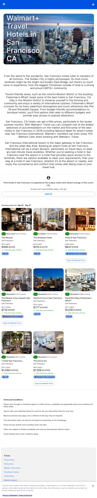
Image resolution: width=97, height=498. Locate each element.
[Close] (93, 486)
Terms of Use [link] (8, 464)
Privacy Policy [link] (9, 460)
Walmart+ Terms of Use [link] (12, 468)
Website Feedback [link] (10, 480)
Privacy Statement (10, 495)
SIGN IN (48, 194)
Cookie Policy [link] (9, 476)
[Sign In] (93, 4)
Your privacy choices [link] (11, 472)
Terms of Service (25, 495)
